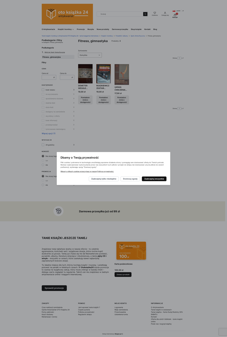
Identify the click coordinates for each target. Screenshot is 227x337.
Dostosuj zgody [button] (130, 179)
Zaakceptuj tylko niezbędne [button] (103, 179)
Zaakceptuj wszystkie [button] (154, 179)
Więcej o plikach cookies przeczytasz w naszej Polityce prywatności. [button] (87, 172)
